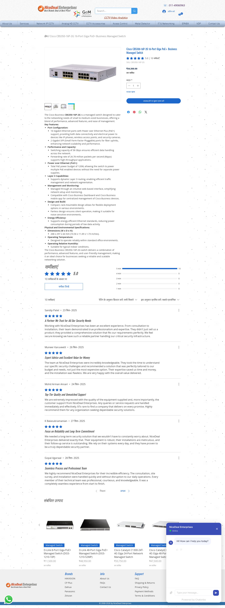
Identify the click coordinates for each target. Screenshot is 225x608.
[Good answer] (177, 550)
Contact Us (105, 587)
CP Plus (68, 582)
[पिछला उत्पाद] (39, 525)
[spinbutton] (133, 85)
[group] (113, 538)
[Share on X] (146, 112)
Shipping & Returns (145, 582)
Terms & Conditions (145, 595)
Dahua (68, 587)
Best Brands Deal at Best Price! (57, 10)
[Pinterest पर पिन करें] (134, 112)
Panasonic (70, 591)
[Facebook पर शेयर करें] (128, 112)
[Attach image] (171, 592)
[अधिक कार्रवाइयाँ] (179, 310)
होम (46, 36)
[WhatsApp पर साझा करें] (140, 112)
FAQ (137, 578)
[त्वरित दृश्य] (60, 525)
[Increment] (138, 85)
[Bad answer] (181, 550)
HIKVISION (70, 578)
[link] (142, 58)
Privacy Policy (141, 587)
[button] (180, 13)
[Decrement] (129, 85)
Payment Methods (144, 591)
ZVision (68, 595)
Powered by (194, 599)
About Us (104, 578)
